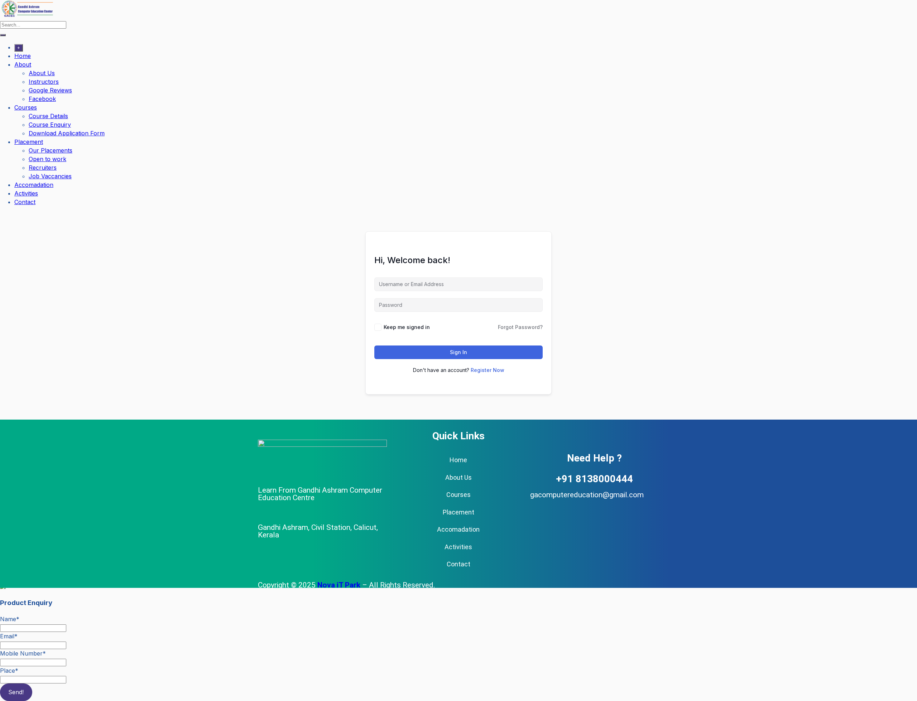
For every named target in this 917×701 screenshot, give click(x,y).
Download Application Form (67, 133)
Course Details (48, 116)
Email (9, 636)
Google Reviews (50, 90)
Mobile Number (23, 653)
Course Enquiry (50, 124)
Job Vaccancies (50, 176)
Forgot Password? (520, 327)
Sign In (458, 352)
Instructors (44, 81)
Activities (26, 193)
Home (22, 55)
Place (9, 670)
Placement (28, 141)
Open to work (47, 159)
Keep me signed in (407, 327)
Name (9, 619)
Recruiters (43, 167)
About (22, 64)
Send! (16, 692)
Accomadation (33, 184)
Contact (24, 202)
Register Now (487, 370)
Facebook (42, 98)
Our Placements (50, 150)
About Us (42, 73)
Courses (25, 107)
